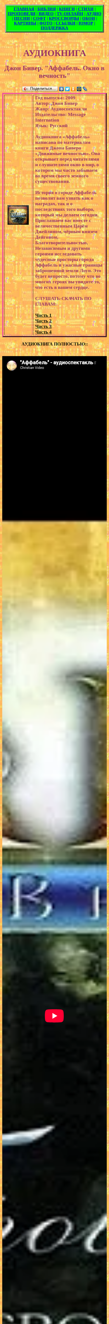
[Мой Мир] (79, 89)
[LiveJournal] (85, 89)
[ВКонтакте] (62, 89)
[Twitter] (67, 89)
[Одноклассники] (73, 89)
